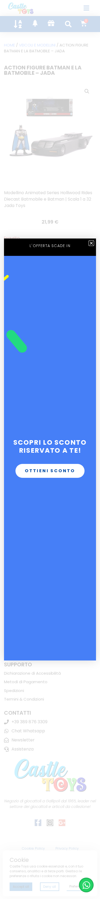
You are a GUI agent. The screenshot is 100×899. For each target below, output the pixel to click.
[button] (91, 243)
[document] (50, 449)
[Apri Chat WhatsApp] (86, 885)
